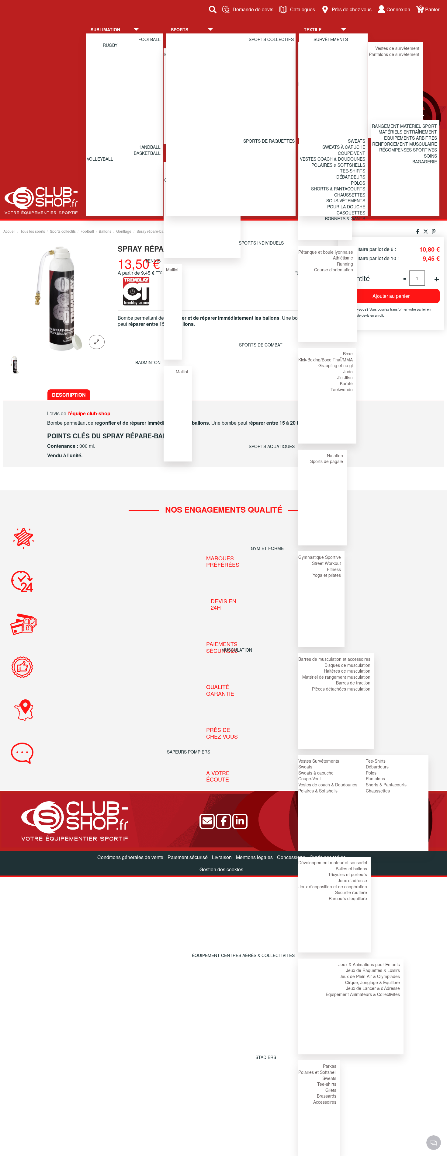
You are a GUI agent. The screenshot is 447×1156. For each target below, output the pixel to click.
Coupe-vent (351, 153)
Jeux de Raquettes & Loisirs (373, 970)
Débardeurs (377, 767)
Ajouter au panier (391, 295)
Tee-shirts (326, 1084)
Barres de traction (353, 683)
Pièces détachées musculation (341, 689)
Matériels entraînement (408, 132)
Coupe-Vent (309, 778)
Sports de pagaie (326, 461)
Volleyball (100, 159)
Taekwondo (342, 389)
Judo (348, 371)
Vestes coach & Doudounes (332, 159)
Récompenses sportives (408, 150)
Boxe (348, 353)
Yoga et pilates (327, 575)
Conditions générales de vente (130, 857)
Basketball (147, 153)
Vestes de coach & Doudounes (327, 785)
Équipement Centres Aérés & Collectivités (243, 955)
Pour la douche (346, 207)
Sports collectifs (271, 39)
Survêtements (331, 39)
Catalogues (302, 9)
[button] (119, 30)
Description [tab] (69, 394)
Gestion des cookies (221, 869)
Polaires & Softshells (318, 791)
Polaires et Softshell (317, 1072)
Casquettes (351, 213)
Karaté (346, 383)
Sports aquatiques (272, 446)
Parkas (329, 1066)
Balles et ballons (351, 868)
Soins (430, 156)
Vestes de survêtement (397, 48)
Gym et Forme (267, 548)
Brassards (326, 1096)
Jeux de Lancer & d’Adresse (373, 988)
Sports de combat (260, 345)
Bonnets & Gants (345, 218)
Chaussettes (378, 791)
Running (345, 264)
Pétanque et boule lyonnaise (325, 252)
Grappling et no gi (335, 365)
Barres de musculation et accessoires (334, 659)
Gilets (330, 1090)
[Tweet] (425, 231)
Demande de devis (253, 9)
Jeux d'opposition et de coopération (333, 886)
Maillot (172, 269)
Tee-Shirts (376, 761)
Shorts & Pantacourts (386, 785)
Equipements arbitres (410, 138)
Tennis (153, 261)
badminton (148, 362)
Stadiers (265, 1057)
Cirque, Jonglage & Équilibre (372, 982)
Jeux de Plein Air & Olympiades (370, 976)
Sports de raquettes (269, 141)
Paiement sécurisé (188, 857)
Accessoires (324, 1102)
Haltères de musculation (347, 671)
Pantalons (375, 778)
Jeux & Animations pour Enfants (369, 964)
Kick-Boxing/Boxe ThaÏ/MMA (325, 360)
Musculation (236, 650)
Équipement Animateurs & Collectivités (363, 994)
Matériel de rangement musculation (336, 677)
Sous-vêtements (345, 200)
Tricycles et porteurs (347, 874)
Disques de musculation (347, 665)
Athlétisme (343, 258)
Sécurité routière (351, 892)
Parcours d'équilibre (348, 898)
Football (149, 39)
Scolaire (235, 854)
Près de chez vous (352, 9)
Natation (335, 455)
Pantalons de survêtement (394, 54)
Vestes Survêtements (318, 761)
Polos (371, 773)
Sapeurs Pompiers (188, 752)
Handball (149, 147)
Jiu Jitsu (345, 377)
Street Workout (326, 563)
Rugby (110, 45)
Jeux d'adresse (352, 880)
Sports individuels (261, 243)
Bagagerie (424, 161)
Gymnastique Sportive (319, 557)
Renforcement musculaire (404, 144)
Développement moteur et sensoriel (332, 862)
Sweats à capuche (316, 773)
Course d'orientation (333, 269)
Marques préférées (222, 561)
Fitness (334, 569)
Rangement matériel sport (404, 126)
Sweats (305, 767)
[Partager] (417, 231)
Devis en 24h (224, 604)
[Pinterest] (433, 231)
